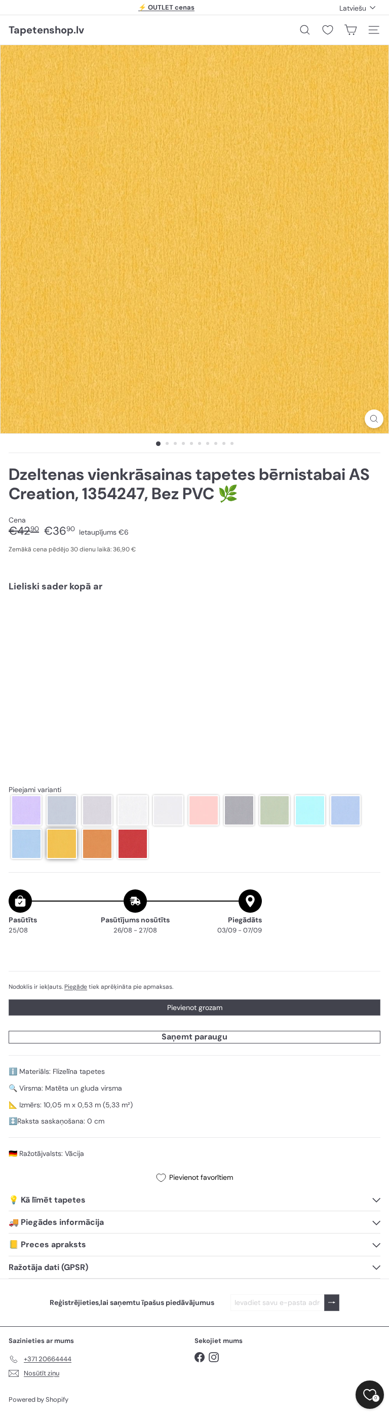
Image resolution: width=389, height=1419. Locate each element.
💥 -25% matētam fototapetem (166, 9)
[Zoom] (374, 418)
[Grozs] (350, 30)
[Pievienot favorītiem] (367, 621)
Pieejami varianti (35, 790)
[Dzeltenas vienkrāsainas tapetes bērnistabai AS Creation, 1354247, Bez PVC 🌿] (194, 635)
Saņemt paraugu (194, 1036)
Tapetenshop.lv (46, 30)
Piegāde (75, 987)
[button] (26, 810)
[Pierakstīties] (331, 1302)
